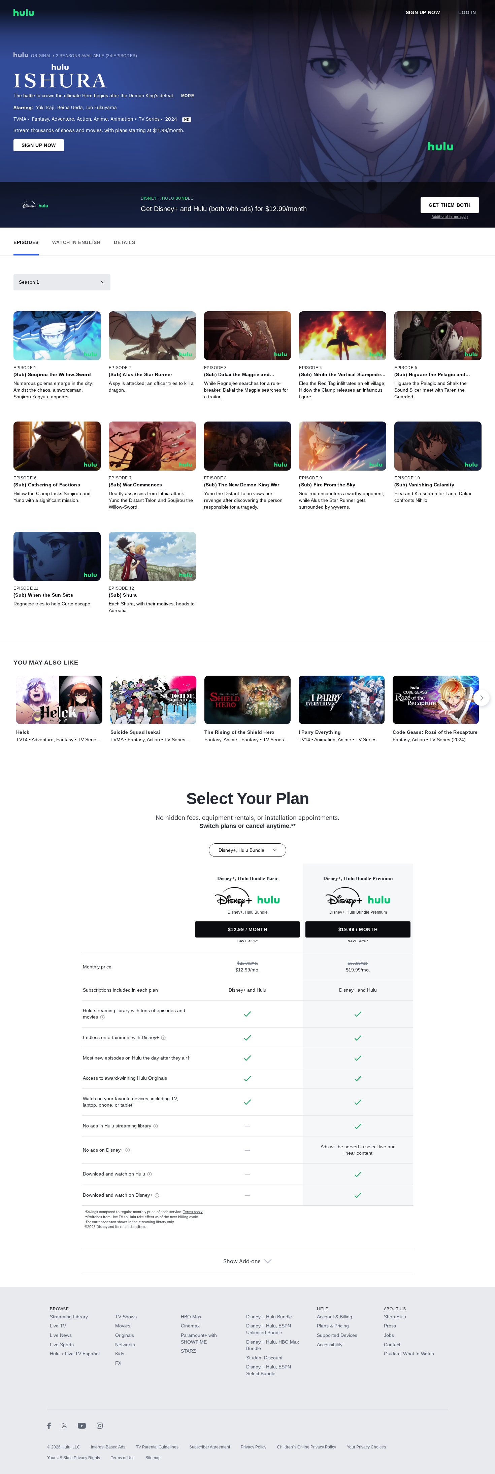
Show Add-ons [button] (242, 1261)
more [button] (187, 95)
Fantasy (40, 119)
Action (84, 119)
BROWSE (59, 1309)
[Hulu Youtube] (87, 1426)
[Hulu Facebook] (54, 1426)
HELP (322, 1309)
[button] (26, 241)
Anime (101, 119)
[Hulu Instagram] (100, 1426)
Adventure (63, 119)
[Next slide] (481, 698)
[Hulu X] (70, 1426)
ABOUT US (395, 1309)
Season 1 (29, 282)
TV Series (149, 119)
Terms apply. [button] (193, 1212)
